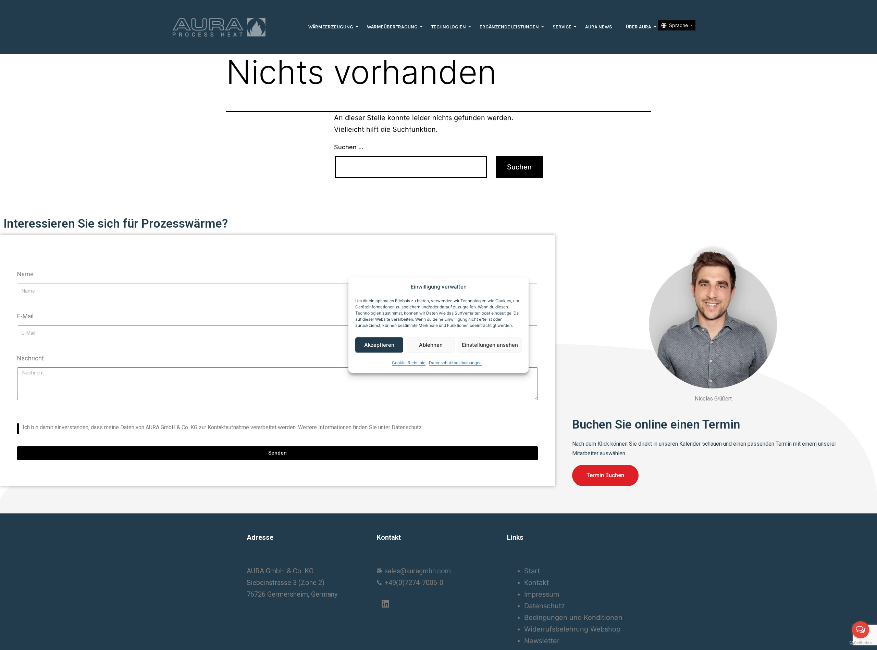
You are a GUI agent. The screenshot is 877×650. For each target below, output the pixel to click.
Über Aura (638, 27)
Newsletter (541, 641)
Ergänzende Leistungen (509, 27)
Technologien (448, 27)
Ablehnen (431, 345)
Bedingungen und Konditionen (573, 617)
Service (562, 27)
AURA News (598, 27)
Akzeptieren (379, 345)
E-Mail (25, 316)
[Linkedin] (385, 603)
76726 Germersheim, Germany (292, 594)
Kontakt (389, 537)
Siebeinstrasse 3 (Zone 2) (285, 582)
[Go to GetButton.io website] (861, 643)
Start (532, 571)
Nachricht (30, 358)
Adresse (260, 537)
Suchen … (348, 147)
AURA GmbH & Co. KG (280, 571)
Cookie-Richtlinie (408, 362)
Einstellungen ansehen (490, 345)
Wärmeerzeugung (330, 27)
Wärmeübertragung (392, 27)
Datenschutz (544, 606)
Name (25, 274)
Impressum (541, 594)
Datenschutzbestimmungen (455, 362)
